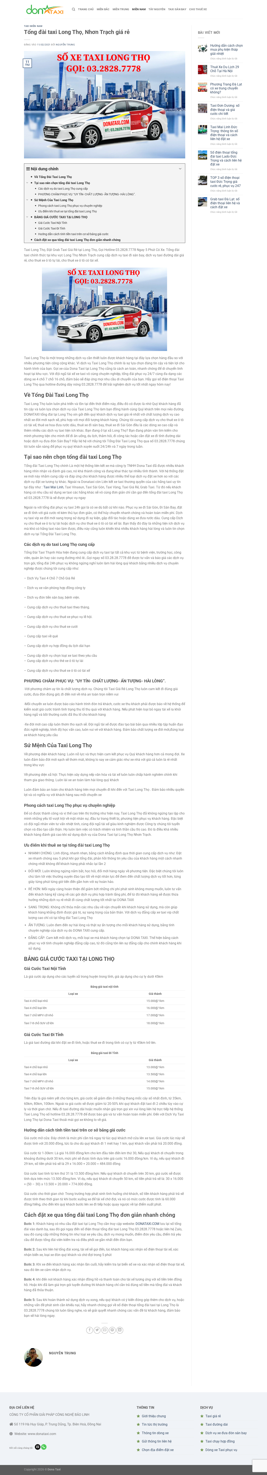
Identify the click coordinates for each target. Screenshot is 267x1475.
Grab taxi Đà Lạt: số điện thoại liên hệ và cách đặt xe (225, 203)
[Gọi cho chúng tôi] (44, 1447)
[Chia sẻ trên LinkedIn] (119, 1330)
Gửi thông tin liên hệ (156, 1441)
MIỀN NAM (139, 9)
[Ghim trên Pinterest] (112, 1330)
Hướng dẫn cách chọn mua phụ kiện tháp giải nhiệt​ (226, 49)
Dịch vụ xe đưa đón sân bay (226, 1433)
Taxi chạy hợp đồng (220, 1441)
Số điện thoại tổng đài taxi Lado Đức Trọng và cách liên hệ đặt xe (226, 158)
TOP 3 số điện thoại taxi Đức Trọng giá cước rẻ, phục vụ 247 (225, 182)
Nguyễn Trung (65, 44)
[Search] (73, 9)
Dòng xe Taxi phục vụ (221, 1450)
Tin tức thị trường (155, 1424)
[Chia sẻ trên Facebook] (89, 1330)
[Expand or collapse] (180, 169)
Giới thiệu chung (154, 1416)
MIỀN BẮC (103, 9)
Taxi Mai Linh (53, 487)
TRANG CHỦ (86, 9)
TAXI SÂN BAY (177, 9)
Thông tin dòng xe (155, 1433)
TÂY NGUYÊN (157, 9)
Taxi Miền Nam (33, 26)
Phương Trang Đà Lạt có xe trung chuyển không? (226, 88)
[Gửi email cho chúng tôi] (37, 1447)
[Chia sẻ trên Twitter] (97, 1330)
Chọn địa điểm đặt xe (158, 1450)
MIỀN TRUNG (121, 9)
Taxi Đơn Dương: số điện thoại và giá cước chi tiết (224, 109)
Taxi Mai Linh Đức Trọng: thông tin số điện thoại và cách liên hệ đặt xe (224, 133)
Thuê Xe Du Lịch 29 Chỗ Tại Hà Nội (224, 69)
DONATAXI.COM (147, 1224)
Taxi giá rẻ (213, 1416)
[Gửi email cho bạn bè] (104, 1330)
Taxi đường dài (216, 1424)
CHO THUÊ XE (198, 9)
